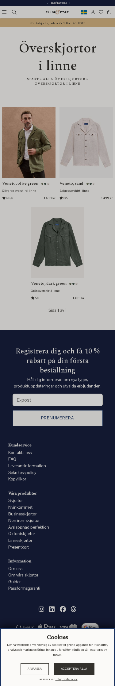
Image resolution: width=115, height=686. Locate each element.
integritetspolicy (67, 679)
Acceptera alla (74, 669)
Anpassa (35, 669)
